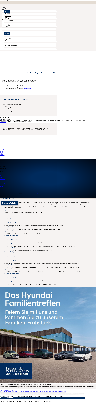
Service (3, 9)
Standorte (7, 18)
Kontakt (3, 19)
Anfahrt (6, 26)
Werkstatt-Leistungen (3, 177)
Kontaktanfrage (2, 183)
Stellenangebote (2, 179)
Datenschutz (2, 188)
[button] (48, 198)
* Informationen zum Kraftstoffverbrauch (9, 198)
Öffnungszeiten (8, 16)
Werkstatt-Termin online (27, 88)
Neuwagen (1, 175)
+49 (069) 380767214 (35, 193)
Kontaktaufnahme (3, 122)
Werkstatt (7, 11)
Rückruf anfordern (3, 184)
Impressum (1, 186)
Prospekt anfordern (9, 25)
